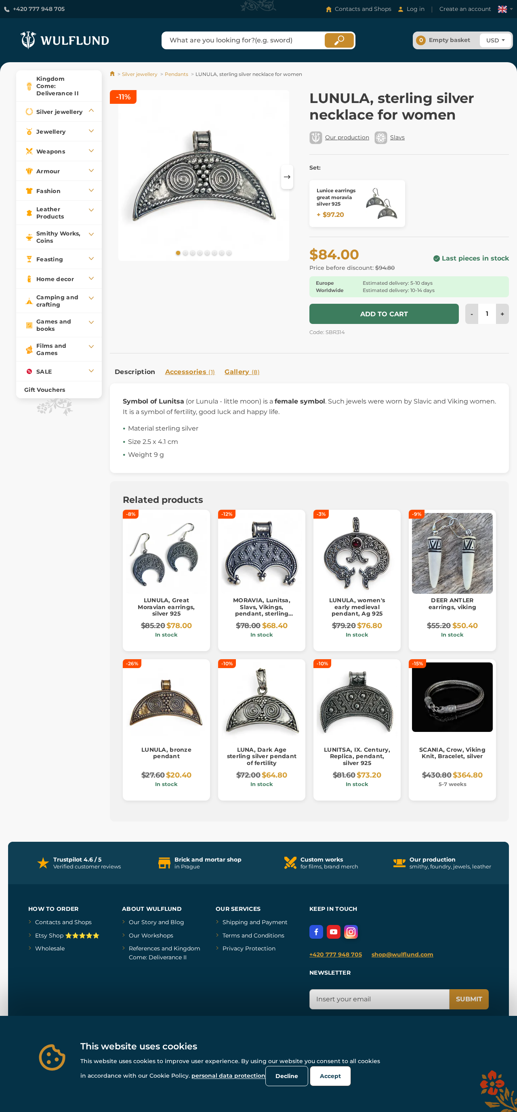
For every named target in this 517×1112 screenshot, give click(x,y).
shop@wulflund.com (402, 954)
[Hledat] (339, 40)
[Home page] (113, 74)
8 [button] (228, 252)
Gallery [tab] (242, 372)
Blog (177, 922)
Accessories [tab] (190, 372)
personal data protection (228, 1075)
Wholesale (50, 948)
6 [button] (213, 252)
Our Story (143, 922)
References (144, 948)
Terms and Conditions (253, 935)
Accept (330, 1076)
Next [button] (287, 177)
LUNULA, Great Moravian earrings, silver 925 (166, 607)
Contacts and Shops (363, 9)
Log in (416, 9)
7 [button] (221, 252)
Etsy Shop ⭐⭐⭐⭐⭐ (67, 935)
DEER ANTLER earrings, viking (452, 604)
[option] (203, 176)
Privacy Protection (249, 948)
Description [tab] (135, 372)
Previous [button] (120, 177)
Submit (469, 999)
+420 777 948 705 (39, 9)
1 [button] (177, 252)
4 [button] (199, 252)
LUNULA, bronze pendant (166, 753)
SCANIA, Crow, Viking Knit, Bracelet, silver (452, 753)
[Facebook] (316, 932)
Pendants (176, 74)
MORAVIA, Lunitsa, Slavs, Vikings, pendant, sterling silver (261, 610)
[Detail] (382, 203)
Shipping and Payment (255, 922)
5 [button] (206, 252)
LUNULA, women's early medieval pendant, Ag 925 (357, 607)
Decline (286, 1076)
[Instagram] (351, 932)
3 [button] (191, 252)
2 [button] (184, 252)
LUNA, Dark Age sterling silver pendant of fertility (261, 756)
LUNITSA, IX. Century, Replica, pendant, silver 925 (357, 756)
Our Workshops (151, 935)
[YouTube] (333, 932)
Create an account (465, 9)
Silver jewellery (140, 74)
